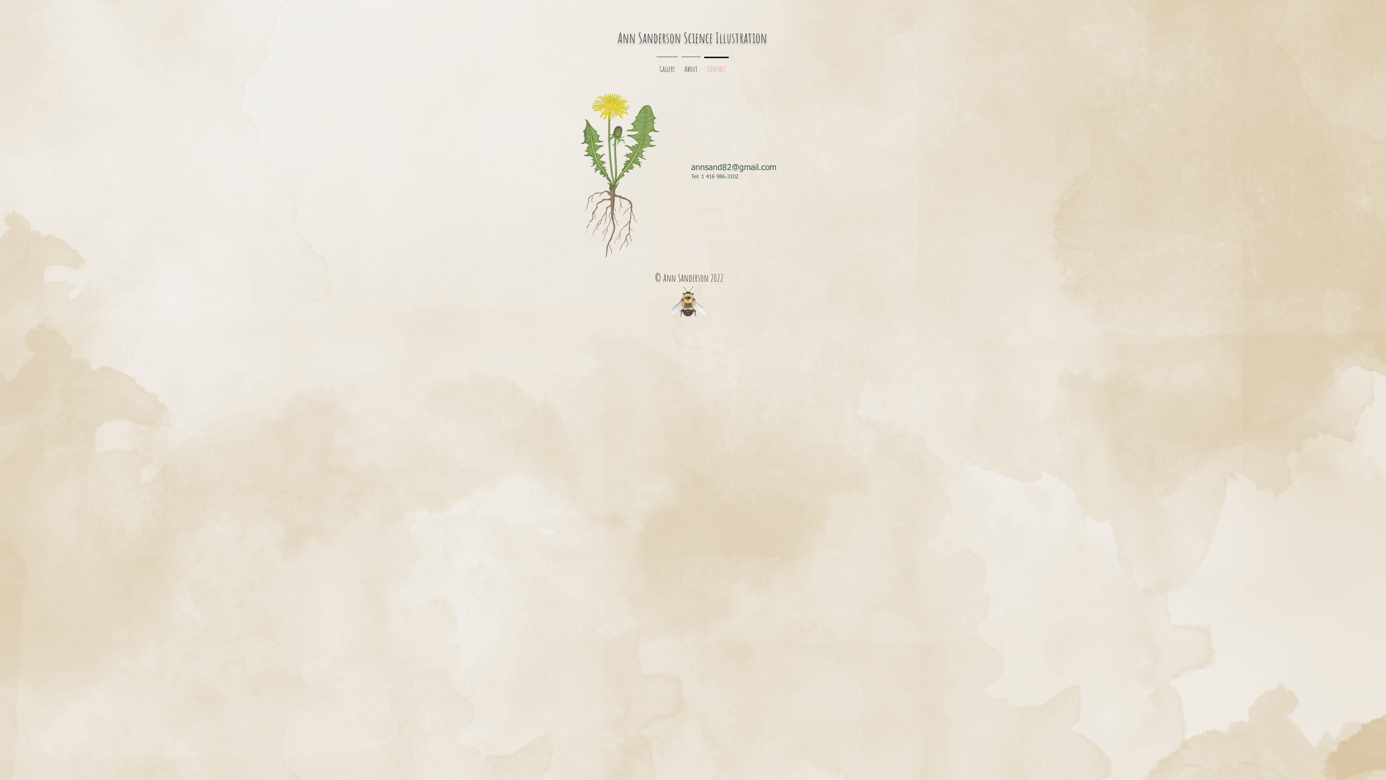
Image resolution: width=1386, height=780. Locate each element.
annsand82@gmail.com (733, 168)
